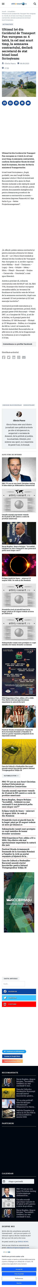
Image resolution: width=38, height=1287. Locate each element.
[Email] (28, 103)
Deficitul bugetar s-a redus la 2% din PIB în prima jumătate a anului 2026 (25, 1113)
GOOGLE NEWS (23, 1242)
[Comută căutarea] (35, 4)
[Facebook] (4, 103)
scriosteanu (29, 405)
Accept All (19, 1269)
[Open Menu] (3, 3)
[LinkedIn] (16, 103)
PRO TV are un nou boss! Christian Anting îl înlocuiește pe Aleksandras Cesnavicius (18, 484)
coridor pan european (12, 405)
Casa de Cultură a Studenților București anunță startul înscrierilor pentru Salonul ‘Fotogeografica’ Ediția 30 (18, 768)
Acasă (4, 11)
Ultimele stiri (10, 776)
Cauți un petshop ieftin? (12, 1061)
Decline (19, 1283)
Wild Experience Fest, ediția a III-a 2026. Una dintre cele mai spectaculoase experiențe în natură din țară (18, 700)
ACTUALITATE (11, 11)
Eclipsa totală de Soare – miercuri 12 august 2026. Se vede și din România (16, 579)
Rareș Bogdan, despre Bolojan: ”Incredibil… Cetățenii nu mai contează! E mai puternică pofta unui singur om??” (19, 548)
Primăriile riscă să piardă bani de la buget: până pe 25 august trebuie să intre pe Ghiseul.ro (18, 611)
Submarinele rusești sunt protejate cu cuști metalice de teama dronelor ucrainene (19, 644)
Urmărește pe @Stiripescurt (15, 1051)
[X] (10, 103)
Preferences (19, 1278)
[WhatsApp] (22, 103)
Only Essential (19, 1274)
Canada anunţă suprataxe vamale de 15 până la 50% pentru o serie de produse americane (15, 517)
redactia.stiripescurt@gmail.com (17, 1248)
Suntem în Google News (12, 1056)
